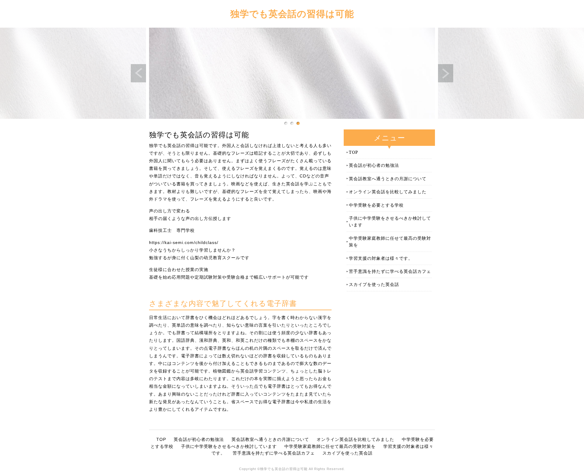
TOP (353, 152)
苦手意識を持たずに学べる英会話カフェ (390, 271)
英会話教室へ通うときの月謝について (387, 178)
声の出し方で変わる (169, 210)
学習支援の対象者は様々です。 (381, 258)
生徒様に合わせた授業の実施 (178, 269)
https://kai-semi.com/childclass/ (183, 242)
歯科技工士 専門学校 (172, 230)
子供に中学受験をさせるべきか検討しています (390, 221)
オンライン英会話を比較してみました (387, 191)
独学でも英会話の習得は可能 (292, 13)
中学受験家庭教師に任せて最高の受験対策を (390, 241)
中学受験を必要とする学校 (376, 205)
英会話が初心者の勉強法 (374, 165)
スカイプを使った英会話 (374, 284)
